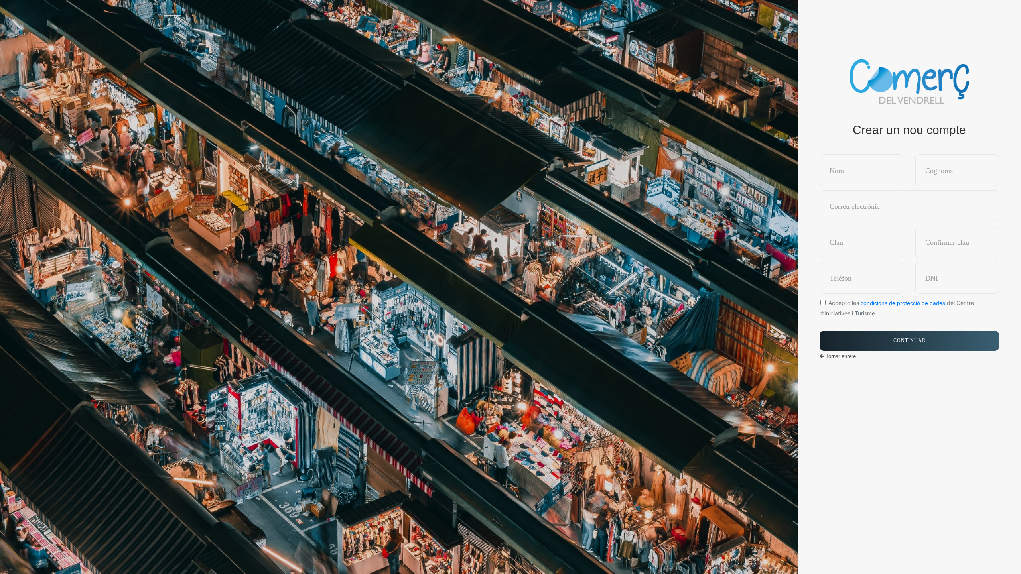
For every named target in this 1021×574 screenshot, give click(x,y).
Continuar (909, 340)
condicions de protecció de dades (903, 303)
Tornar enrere (840, 356)
